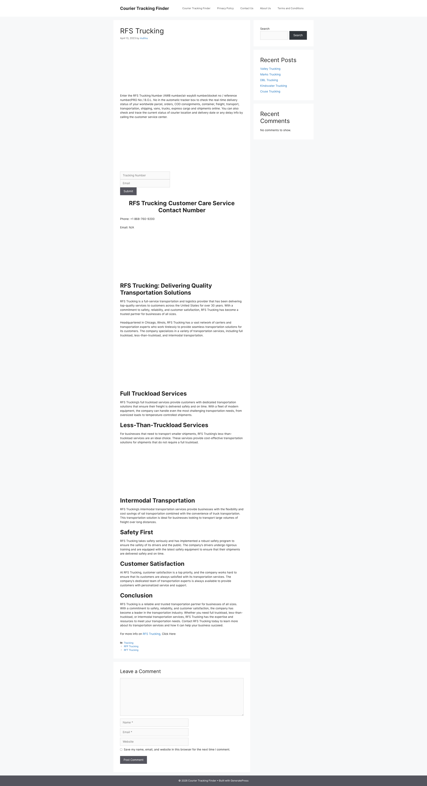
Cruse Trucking (270, 91)
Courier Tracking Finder (144, 8)
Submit (128, 191)
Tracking (128, 642)
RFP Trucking (131, 646)
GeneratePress (240, 780)
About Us (265, 8)
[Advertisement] (182, 69)
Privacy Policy (225, 8)
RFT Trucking (131, 650)
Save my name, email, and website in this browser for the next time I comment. (177, 749)
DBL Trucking (269, 80)
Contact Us (246, 8)
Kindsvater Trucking (273, 85)
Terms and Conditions (291, 8)
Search (265, 28)
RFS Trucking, (152, 634)
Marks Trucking (270, 74)
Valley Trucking (270, 68)
